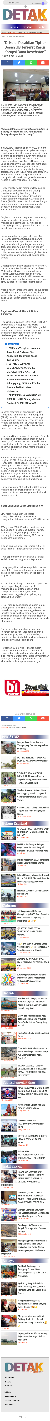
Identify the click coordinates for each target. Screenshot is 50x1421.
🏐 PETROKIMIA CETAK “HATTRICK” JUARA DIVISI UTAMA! (29, 931)
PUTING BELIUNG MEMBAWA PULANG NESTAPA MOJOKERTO (32, 759)
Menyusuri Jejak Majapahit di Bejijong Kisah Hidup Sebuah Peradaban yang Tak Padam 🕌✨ (32, 1320)
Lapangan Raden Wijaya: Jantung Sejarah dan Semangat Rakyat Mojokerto (33, 1336)
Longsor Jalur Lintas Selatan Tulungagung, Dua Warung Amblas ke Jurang (32, 745)
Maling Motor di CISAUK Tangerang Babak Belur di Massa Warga (33, 861)
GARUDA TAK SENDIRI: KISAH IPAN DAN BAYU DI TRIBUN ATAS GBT (33, 962)
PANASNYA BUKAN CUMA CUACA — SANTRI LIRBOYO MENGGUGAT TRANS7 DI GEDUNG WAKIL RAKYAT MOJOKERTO (22, 1178)
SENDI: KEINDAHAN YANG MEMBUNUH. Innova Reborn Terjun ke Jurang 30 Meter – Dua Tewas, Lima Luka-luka (32, 777)
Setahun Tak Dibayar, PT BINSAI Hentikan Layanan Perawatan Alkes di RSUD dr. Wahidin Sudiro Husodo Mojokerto (33, 1003)
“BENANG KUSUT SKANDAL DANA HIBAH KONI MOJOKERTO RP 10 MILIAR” (33, 832)
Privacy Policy (10, 1396)
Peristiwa (27, 27)
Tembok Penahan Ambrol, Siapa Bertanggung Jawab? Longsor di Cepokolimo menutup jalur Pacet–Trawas (32, 795)
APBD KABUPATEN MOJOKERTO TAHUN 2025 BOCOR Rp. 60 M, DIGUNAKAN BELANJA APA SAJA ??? (33, 1092)
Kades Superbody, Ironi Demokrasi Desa (33, 1034)
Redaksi (8, 1382)
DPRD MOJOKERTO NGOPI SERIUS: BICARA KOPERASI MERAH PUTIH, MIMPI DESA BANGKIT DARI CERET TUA (32, 1197)
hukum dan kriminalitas (17, 728)
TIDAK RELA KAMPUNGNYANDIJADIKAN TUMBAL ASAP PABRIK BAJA (31, 1154)
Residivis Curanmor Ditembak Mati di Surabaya (32, 892)
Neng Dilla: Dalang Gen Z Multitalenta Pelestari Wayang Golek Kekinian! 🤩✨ (32, 1304)
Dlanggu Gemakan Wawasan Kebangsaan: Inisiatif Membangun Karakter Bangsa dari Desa (33, 1213)
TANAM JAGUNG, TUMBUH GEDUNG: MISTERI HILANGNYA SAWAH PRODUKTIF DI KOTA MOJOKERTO (32, 1070)
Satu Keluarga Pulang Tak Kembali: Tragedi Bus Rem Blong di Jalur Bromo (33, 811)
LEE (20, 1417)
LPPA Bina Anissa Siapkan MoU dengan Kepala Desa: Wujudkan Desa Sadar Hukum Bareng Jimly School (32, 1020)
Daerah (13, 27)
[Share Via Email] (43, 62)
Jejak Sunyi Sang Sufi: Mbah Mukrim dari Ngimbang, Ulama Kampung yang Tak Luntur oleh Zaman (32, 1288)
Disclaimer (9, 1404)
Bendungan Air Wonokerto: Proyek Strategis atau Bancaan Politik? (32, 1228)
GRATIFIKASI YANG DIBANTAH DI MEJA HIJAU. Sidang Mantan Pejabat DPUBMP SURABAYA (24, 399)
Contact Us (9, 1386)
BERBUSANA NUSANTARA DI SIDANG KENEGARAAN (31, 1106)
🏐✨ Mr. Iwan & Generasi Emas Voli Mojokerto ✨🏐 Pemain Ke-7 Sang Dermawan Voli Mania (33, 947)
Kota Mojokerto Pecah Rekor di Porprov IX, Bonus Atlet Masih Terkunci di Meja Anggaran (31, 978)
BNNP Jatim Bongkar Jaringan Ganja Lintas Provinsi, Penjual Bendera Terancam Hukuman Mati (32, 847)
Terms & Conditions (12, 1400)
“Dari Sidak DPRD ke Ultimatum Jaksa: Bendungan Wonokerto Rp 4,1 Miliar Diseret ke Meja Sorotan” (33, 1053)
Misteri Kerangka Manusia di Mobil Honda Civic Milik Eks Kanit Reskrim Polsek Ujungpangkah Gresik (33, 878)
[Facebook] (7, 62)
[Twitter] (19, 62)
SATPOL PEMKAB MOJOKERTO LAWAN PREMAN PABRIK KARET (32, 1139)
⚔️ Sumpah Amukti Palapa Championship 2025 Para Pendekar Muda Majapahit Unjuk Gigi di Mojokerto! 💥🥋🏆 (33, 915)
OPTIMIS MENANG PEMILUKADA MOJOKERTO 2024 (31, 1124)
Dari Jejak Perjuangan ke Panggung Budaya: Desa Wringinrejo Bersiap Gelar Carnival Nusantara (33, 1271)
